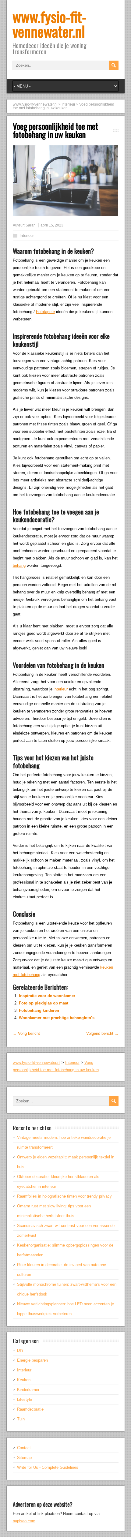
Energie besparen (32, 1360)
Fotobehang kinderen (39, 1010)
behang (19, 565)
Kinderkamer (28, 1389)
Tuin (21, 1419)
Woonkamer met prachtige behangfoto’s (56, 1017)
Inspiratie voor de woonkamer (47, 995)
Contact (24, 1447)
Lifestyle (24, 1399)
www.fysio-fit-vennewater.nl (49, 24)
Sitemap (24, 1457)
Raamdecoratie (30, 1409)
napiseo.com (24, 1521)
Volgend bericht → (102, 1033)
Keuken (23, 1380)
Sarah (31, 225)
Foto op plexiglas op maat (43, 1003)
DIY (20, 1350)
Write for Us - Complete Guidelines (47, 1467)
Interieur (26, 235)
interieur (61, 689)
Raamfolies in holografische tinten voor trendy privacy (64, 1196)
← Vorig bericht (26, 1033)
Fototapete (45, 311)
